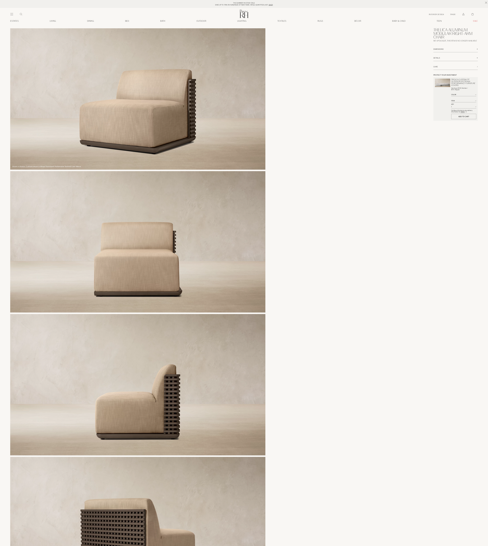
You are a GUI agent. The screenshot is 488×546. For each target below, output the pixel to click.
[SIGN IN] (463, 14)
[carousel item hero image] (137, 99)
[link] (399, 21)
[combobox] (463, 94)
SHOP (271, 5)
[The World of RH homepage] (244, 13)
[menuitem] (14, 21)
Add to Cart (463, 116)
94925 (463, 112)
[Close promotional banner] (486, 3)
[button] (466, 111)
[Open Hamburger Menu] (11, 14)
